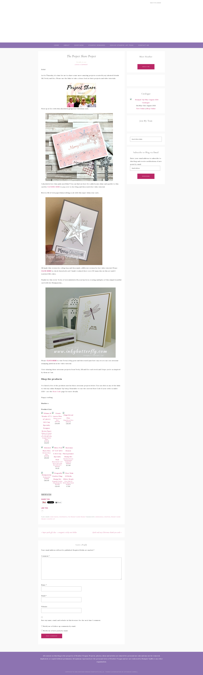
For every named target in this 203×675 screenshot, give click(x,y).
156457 (57, 466)
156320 (68, 421)
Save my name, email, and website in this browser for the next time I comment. (71, 620)
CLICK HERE (46, 271)
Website (44, 607)
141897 (68, 484)
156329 (46, 441)
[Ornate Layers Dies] (57, 416)
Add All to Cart (46, 494)
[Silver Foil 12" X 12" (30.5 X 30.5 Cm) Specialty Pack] (57, 460)
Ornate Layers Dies (57, 419)
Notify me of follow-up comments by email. (59, 626)
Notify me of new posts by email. (55, 631)
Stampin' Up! (51, 519)
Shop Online (151, 109)
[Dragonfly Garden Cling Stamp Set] (57, 479)
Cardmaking (99, 517)
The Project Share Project (77, 517)
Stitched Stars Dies (47, 453)
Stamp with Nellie (101, 24)
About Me (146, 66)
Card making (54, 517)
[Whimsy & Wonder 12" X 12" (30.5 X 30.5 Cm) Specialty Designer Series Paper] (46, 431)
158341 (68, 463)
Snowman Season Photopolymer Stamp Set (68, 460)
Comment (45, 556)
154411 (57, 484)
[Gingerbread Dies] (68, 418)
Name (44, 585)
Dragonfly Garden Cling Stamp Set (57, 482)
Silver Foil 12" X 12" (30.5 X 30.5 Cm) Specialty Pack (57, 463)
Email (44, 596)
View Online (140, 109)
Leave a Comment (81, 64)
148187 (46, 478)
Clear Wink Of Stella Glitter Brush (68, 482)
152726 (57, 421)
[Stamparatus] (46, 475)
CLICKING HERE (53, 187)
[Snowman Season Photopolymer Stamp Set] (68, 457)
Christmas (107, 517)
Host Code (57, 391)
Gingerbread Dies (68, 420)
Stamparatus (46, 477)
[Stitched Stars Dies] (46, 451)
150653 (46, 456)
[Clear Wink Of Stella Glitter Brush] (68, 479)
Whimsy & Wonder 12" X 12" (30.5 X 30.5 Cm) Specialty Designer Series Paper (46, 436)
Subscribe (146, 176)
